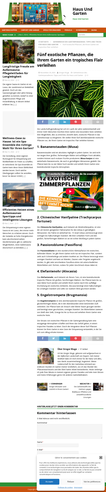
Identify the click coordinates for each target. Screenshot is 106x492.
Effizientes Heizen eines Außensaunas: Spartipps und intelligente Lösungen (18, 214)
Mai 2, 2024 (9, 223)
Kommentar (42, 422)
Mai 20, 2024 (9, 80)
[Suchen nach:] (90, 34)
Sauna (94, 30)
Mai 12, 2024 (9, 152)
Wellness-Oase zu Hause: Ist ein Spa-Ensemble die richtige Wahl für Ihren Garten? (18, 143)
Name (39, 442)
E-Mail (39, 449)
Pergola (68, 30)
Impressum (78, 487)
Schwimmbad (81, 30)
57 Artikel (84, 349)
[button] (101, 457)
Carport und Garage (30, 30)
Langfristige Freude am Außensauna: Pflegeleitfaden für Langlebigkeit (18, 71)
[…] (15, 104)
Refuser (70, 482)
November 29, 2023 (47, 72)
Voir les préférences (92, 482)
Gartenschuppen (9, 30)
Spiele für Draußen (52, 30)
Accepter (49, 482)
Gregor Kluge (64, 72)
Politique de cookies (65, 487)
